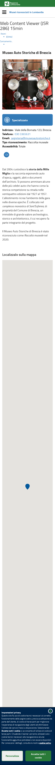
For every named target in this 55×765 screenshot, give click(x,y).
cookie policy (45, 742)
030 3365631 (23, 134)
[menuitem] (30, 36)
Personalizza (12, 756)
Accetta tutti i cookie (38, 755)
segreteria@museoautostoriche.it (30, 138)
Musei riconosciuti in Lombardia (26, 12)
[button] (27, 39)
